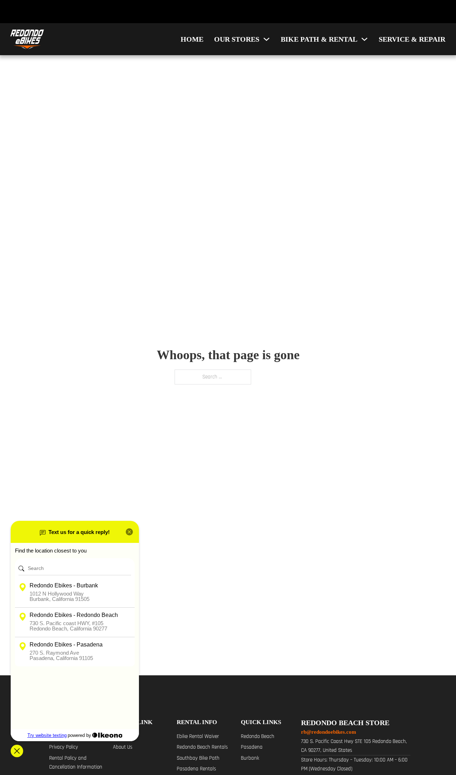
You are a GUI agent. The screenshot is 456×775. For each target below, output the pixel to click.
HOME (192, 39)
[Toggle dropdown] (266, 39)
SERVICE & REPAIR (412, 39)
